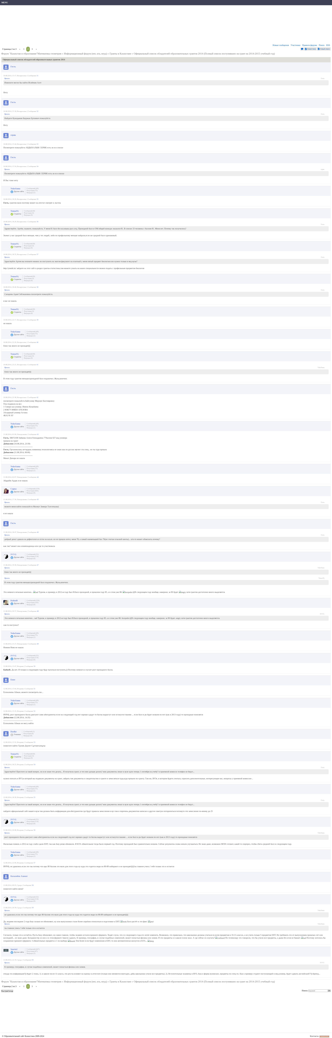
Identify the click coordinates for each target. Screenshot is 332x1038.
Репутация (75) (32, 190)
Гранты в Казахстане (120, 53)
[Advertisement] (80, 25)
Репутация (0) (28, 734)
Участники (295, 45)
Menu (4, 2)
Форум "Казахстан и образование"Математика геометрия (31, 53)
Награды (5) (31, 953)
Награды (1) (31, 193)
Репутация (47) (32, 951)
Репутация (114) (32, 556)
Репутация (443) (32, 491)
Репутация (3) (29, 213)
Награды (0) (28, 215)
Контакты (314, 1036)
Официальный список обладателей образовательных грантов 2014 (168, 53)
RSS (328, 45)
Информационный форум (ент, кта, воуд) (85, 53)
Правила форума (309, 45)
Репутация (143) (32, 602)
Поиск (321, 45)
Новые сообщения (281, 45)
